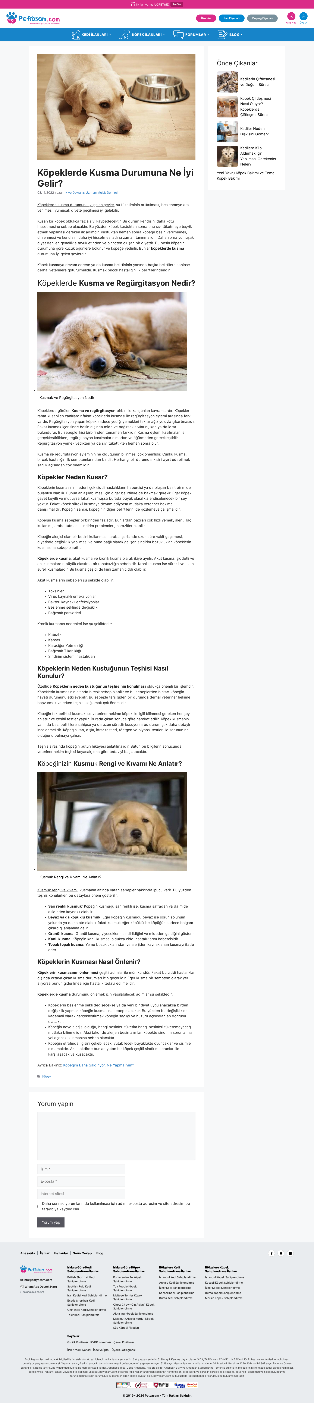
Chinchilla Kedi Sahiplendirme (86, 1309)
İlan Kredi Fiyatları (79, 1350)
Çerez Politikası (123, 1342)
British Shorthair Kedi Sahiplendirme (81, 1279)
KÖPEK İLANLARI (148, 34)
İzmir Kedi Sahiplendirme (175, 1287)
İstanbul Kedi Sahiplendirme (177, 1277)
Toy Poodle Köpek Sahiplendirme (125, 1288)
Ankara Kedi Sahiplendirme (176, 1282)
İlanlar (45, 1253)
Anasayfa (27, 1253)
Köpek (46, 1076)
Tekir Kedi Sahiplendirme (83, 1315)
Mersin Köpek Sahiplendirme (224, 1298)
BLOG (235, 34)
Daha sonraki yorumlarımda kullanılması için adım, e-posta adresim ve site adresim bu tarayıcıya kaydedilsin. (116, 1206)
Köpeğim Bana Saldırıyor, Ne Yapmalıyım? (98, 1065)
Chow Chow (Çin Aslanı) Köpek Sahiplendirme (133, 1306)
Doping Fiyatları (262, 18)
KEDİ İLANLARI (96, 34)
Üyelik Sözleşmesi (123, 1350)
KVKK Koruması (100, 1342)
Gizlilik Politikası (77, 1342)
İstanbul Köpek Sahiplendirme (224, 1277)
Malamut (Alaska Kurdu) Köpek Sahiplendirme (133, 1320)
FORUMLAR (197, 34)
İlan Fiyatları (231, 18)
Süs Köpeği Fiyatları (126, 1328)
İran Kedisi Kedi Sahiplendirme (87, 1295)
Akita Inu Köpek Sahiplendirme (133, 1313)
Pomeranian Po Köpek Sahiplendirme (127, 1279)
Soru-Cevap (82, 1253)
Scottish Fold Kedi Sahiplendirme (79, 1288)
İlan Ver (177, 4)
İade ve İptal (101, 1350)
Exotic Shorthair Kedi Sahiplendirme (81, 1302)
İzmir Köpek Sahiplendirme (222, 1287)
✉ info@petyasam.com (36, 1279)
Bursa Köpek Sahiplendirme (223, 1293)
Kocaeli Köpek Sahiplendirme (224, 1282)
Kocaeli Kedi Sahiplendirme (176, 1293)
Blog (99, 1253)
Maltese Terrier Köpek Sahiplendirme (127, 1297)
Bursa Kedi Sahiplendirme (176, 1298)
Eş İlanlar (61, 1253)
